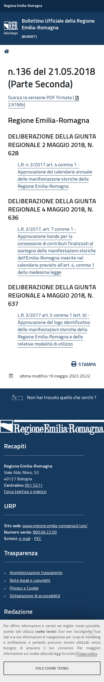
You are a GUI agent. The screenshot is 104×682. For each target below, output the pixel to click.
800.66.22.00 (45, 532)
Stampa (87, 364)
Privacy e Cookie (24, 588)
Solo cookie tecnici (52, 668)
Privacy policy (87, 653)
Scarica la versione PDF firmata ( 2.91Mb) (41, 101)
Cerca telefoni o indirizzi (25, 491)
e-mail (24, 538)
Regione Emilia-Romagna (23, 5)
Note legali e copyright (30, 580)
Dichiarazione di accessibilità (35, 595)
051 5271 (34, 485)
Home (7, 51)
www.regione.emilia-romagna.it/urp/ (55, 525)
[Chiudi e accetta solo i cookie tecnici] (91, 632)
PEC (37, 538)
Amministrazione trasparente (36, 572)
